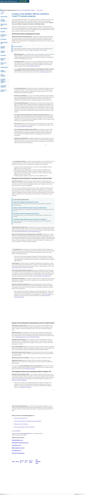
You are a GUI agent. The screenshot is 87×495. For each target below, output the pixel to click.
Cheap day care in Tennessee (21, 424)
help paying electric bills (34, 66)
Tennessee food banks (29, 368)
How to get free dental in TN (21, 418)
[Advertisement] (28, 5)
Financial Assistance (3, 20)
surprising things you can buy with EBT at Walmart (27, 337)
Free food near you (16, 445)
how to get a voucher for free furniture (23, 126)
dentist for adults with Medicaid (19, 380)
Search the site (4, 16)
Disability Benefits (3, 47)
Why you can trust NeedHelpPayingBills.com (22, 433)
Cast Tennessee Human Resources (42, 276)
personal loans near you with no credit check (22, 267)
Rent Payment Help (4, 25)
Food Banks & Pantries (3, 35)
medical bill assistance (26, 387)
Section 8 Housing (3, 52)
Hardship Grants (4, 67)
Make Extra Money (3, 59)
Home (2, 13)
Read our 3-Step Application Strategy (26, 10)
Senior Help (3, 55)
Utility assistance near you (18, 448)
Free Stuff (3, 31)
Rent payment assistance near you (20, 442)
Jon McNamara (16, 431)
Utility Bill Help (4, 28)
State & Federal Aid (4, 43)
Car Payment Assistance (3, 86)
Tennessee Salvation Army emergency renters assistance (27, 421)
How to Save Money (3, 91)
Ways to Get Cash (3, 63)
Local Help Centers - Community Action (3, 81)
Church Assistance (3, 75)
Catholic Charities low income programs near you (29, 231)
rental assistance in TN (46, 72)
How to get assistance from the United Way (24, 427)
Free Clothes (3, 39)
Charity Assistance (3, 71)
